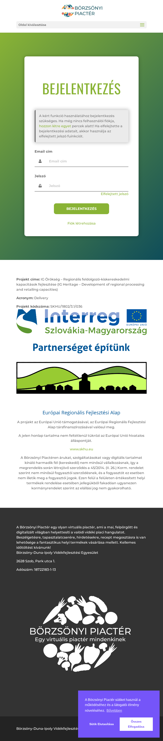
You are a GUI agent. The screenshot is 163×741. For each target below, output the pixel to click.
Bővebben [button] (114, 710)
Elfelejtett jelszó (114, 194)
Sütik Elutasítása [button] (101, 724)
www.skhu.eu (81, 449)
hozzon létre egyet (55, 126)
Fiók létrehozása (81, 223)
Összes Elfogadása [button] (136, 724)
